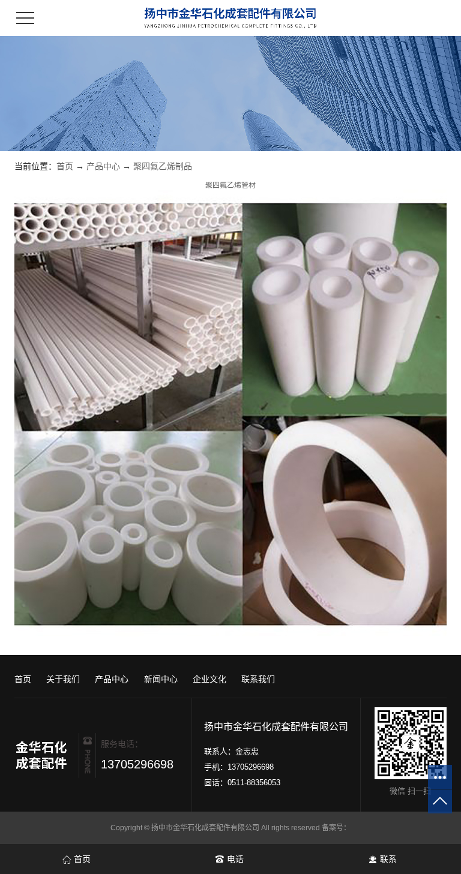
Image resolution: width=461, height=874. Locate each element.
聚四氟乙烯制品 (162, 166)
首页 (64, 166)
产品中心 (103, 166)
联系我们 (258, 679)
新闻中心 (161, 679)
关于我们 (63, 679)
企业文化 (209, 679)
